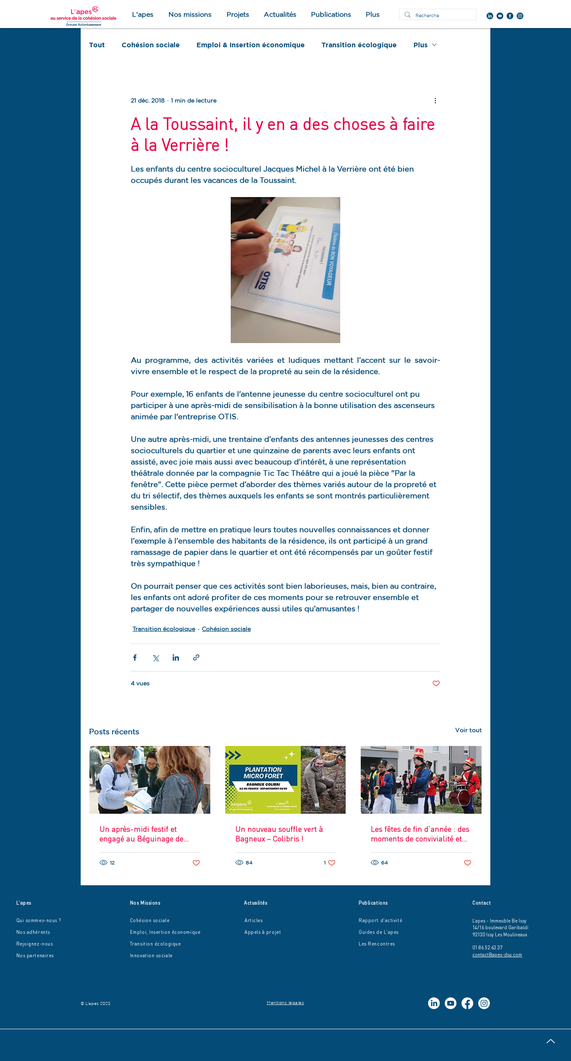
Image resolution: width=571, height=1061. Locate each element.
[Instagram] (484, 1003)
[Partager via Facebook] (135, 657)
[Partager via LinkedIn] (176, 657)
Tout (97, 45)
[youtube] (500, 16)
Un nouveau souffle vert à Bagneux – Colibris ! (279, 833)
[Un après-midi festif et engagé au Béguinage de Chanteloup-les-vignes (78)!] (149, 780)
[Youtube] (450, 1003)
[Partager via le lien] (196, 657)
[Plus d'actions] (435, 100)
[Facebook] (467, 1003)
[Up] (551, 1041)
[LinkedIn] (434, 1003)
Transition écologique (359, 45)
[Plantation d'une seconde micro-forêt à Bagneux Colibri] (285, 780)
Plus (420, 45)
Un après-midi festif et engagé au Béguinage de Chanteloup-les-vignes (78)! (146, 833)
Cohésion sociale (151, 45)
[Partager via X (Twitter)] (155, 657)
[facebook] (510, 16)
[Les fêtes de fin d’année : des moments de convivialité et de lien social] (421, 780)
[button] (237, 14)
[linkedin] (490, 16)
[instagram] (520, 16)
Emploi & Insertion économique (250, 45)
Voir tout (468, 730)
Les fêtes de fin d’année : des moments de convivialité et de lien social (420, 833)
